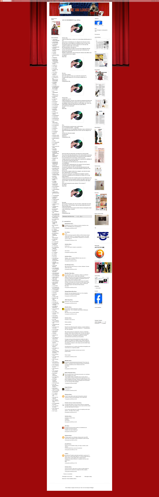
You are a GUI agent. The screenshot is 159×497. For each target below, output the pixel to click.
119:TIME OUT (55, 302)
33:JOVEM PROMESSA (54, 109)
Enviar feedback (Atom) (71, 478)
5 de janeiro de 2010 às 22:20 (71, 269)
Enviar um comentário (68, 473)
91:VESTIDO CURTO (54, 240)
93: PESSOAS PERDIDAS (55, 244)
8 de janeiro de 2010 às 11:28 (71, 421)
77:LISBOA (54, 202)
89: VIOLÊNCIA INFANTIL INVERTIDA (55, 234)
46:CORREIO (55, 131)
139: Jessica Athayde (54, 346)
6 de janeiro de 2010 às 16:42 (71, 356)
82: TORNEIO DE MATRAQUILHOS (55, 215)
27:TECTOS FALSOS (54, 100)
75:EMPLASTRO (55, 199)
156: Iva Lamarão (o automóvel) (55, 391)
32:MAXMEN (54, 107)
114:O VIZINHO (55, 291)
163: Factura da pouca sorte (55, 409)
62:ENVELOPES (55, 170)
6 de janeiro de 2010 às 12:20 (71, 314)
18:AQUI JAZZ (55, 76)
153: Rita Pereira (55, 383)
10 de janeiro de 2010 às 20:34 (71, 440)
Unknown (67, 394)
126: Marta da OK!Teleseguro (55, 317)
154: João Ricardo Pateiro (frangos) (55, 385)
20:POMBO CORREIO (54, 83)
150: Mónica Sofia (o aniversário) (54, 374)
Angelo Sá (67, 387)
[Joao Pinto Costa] (98, 303)
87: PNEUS (54, 229)
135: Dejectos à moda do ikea (55, 338)
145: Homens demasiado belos (55, 362)
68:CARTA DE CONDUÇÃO (55, 184)
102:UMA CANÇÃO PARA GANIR (55, 263)
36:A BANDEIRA (55, 115)
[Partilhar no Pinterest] (81, 216)
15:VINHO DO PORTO (55, 70)
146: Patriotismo (55, 364)
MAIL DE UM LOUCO (98, 20)
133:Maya (54, 333)
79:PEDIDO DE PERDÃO (55, 207)
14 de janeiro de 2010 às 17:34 (71, 449)
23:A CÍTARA (54, 89)
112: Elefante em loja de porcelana (55, 288)
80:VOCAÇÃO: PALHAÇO (55, 210)
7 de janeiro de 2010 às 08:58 (71, 383)
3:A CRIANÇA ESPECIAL (55, 45)
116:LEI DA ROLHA (54, 295)
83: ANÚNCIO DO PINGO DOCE (55, 217)
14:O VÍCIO (54, 68)
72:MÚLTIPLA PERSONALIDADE (55, 193)
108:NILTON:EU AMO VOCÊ (55, 278)
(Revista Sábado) (55, 227)
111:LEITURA (55, 285)
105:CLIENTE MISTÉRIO (55, 271)
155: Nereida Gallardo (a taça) (55, 389)
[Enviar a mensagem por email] (77, 216)
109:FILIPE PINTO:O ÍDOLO (55, 280)
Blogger (92, 487)
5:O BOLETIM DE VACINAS (55, 50)
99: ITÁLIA (54, 255)
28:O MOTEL (55, 101)
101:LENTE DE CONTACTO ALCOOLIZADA (55, 259)
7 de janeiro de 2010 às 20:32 (71, 390)
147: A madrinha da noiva (55, 366)
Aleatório (67, 307)
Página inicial (78, 476)
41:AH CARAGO (55, 123)
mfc (65, 425)
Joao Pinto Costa (97, 292)
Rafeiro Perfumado (69, 372)
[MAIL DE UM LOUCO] (98, 24)
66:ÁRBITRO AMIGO (54, 179)
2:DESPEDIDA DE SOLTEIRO (55, 43)
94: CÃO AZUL (55, 245)
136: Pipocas (54, 340)
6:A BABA (54, 52)
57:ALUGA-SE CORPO (55, 159)
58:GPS (53, 160)
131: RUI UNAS (55, 329)
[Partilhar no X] (79, 216)
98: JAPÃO (54, 253)
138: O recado (55, 344)
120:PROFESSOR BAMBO (55, 304)
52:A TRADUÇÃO (55, 142)
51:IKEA (54, 140)
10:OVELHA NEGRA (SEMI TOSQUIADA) (55, 60)
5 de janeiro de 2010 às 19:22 (71, 260)
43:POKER (54, 126)
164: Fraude (54, 410)
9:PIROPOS (54, 57)
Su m (66, 232)
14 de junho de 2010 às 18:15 (71, 471)
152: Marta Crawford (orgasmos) (54, 380)
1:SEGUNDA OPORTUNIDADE (55, 40)
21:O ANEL (54, 84)
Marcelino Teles (68, 273)
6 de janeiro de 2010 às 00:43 (71, 295)
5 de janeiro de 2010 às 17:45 (71, 240)
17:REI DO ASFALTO (54, 74)
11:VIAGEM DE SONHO (55, 63)
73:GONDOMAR (55, 195)
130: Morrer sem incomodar (55, 327)
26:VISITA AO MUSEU (55, 97)
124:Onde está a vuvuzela (55, 313)
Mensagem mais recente (67, 476)
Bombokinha (67, 223)
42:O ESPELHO (55, 125)
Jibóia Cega (67, 299)
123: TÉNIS (54, 311)
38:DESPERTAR (55, 118)
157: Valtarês (55, 393)
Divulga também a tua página (99, 25)
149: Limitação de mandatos (55, 371)
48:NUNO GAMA (55, 135)
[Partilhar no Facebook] (80, 216)
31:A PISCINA (55, 106)
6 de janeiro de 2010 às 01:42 (71, 303)
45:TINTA (54, 129)
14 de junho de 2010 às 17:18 (71, 463)
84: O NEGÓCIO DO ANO (55, 220)
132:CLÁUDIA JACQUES (55, 331)
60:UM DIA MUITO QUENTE (55, 166)
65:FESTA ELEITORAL (54, 177)
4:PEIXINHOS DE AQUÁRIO (55, 48)
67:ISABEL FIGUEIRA (54, 182)
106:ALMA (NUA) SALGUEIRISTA (55, 274)
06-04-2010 (98, 288)
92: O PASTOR (55, 241)
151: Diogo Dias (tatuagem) (55, 377)
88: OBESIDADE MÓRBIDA (55, 231)
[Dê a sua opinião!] (78, 216)
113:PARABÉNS (55, 289)
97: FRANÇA (54, 252)
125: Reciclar (55, 315)
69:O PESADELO (55, 186)
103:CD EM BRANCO (54, 266)
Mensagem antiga (88, 476)
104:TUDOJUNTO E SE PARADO (55, 269)
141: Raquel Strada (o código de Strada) (55, 351)
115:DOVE (54, 292)
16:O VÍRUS (54, 72)
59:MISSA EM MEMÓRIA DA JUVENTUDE (55, 163)
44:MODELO (54, 128)
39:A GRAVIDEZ (55, 119)
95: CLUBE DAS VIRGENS (55, 248)
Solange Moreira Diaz (69, 291)
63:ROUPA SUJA (55, 172)
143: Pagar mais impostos (55, 357)
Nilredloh (67, 360)
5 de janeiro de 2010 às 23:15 (71, 287)
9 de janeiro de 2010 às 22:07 (71, 431)
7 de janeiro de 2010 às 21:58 (71, 398)
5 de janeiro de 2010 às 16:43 (71, 228)
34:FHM (54, 111)
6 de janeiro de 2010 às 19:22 (71, 368)
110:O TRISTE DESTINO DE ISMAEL (55, 283)
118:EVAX (54, 300)
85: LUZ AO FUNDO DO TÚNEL (54, 222)
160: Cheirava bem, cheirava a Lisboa (55, 400)
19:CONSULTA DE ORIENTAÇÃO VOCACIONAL (55, 79)
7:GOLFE (54, 53)
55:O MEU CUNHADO (54, 149)
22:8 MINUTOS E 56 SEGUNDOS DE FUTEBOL (55, 87)
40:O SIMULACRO (55, 122)
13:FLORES (54, 66)
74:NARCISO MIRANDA (55, 197)
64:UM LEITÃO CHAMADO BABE (55, 174)
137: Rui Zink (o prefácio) (55, 342)
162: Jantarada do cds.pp (55, 406)
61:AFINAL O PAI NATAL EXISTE (55, 169)
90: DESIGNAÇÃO (55, 237)
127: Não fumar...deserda (55, 320)
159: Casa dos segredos (55, 398)
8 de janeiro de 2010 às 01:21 (71, 412)
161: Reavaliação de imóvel (55, 404)
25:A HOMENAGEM (55, 94)
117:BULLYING (55, 296)
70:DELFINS (54, 187)
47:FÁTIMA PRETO (54, 133)
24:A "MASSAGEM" (55, 92)
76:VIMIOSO (54, 200)
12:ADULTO (54, 65)
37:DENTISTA (55, 116)
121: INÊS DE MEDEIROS (55, 307)
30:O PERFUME (55, 104)
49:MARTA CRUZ (55, 136)
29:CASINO (54, 103)
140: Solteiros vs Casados (55, 349)
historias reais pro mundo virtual (72, 402)
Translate (104, 323)
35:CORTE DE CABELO (55, 113)
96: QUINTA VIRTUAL (54, 250)
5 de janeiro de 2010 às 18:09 (71, 252)
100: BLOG (54, 256)
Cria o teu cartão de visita (98, 304)
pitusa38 (67, 443)
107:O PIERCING (55, 275)
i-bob (81, 487)
